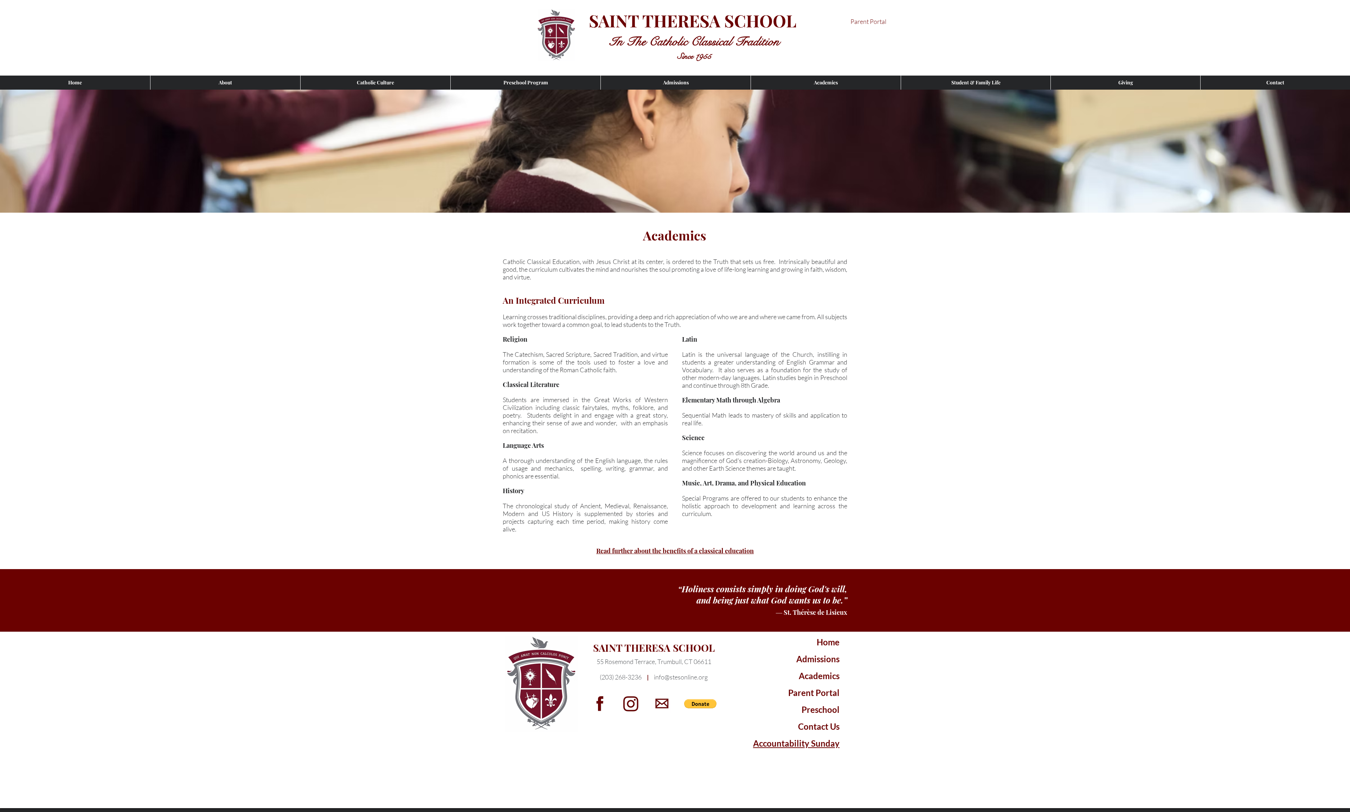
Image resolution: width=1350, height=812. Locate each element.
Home (828, 642)
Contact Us (819, 726)
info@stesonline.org (681, 677)
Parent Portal (814, 693)
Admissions (818, 659)
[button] (225, 83)
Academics (819, 676)
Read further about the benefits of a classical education (675, 551)
